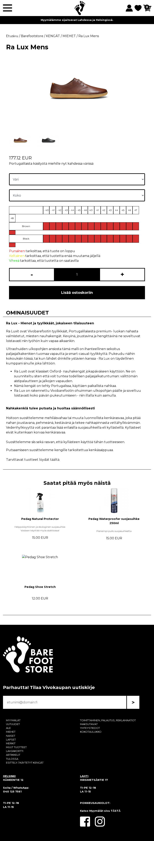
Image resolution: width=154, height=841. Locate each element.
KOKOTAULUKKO (90, 731)
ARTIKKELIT (13, 754)
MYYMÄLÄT (13, 720)
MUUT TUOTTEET (16, 747)
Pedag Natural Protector (40, 519)
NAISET (10, 735)
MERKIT (10, 743)
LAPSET (11, 739)
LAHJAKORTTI (14, 751)
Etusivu (12, 36)
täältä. (55, 460)
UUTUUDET (13, 724)
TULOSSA (12, 758)
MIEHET (10, 731)
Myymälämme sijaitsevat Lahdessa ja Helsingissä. (77, 19)
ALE (8, 727)
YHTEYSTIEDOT (90, 727)
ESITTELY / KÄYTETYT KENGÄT (25, 762)
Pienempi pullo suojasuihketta (114, 531)
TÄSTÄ (116, 810)
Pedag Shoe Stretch (40, 587)
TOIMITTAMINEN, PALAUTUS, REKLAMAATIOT (108, 720)
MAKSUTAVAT (89, 724)
